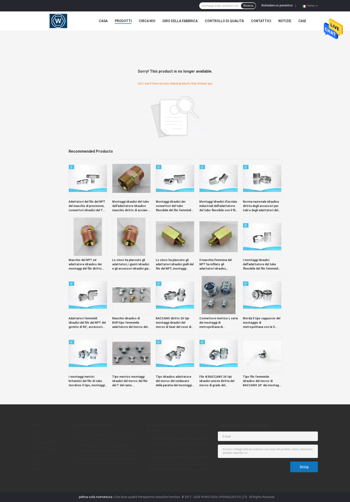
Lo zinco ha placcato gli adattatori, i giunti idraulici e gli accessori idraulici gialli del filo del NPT (131, 264)
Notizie (284, 21)
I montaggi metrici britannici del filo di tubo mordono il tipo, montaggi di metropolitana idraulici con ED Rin (87, 381)
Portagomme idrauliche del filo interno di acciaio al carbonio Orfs (108, 461)
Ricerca (248, 5)
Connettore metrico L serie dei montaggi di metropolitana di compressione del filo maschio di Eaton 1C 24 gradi (218, 323)
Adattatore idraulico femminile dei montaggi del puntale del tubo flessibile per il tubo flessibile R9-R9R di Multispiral (180, 455)
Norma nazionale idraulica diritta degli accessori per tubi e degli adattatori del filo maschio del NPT (261, 206)
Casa (103, 21)
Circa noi (147, 21)
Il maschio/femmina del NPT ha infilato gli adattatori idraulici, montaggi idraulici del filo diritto (216, 264)
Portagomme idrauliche (94, 425)
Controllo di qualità (224, 21)
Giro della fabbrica (180, 21)
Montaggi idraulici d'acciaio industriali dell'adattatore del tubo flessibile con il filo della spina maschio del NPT (218, 206)
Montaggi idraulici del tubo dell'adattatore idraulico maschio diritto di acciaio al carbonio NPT (131, 206)
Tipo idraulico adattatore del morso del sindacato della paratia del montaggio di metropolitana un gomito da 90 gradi (175, 381)
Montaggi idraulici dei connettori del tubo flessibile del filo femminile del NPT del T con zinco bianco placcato (174, 206)
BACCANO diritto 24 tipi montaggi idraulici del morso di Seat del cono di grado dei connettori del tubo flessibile (173, 323)
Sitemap (38, 469)
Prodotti (123, 21)
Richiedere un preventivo (277, 5)
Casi (302, 21)
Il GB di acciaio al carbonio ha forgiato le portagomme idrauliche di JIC (107, 436)
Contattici (261, 21)
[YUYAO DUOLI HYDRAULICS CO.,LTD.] (58, 21)
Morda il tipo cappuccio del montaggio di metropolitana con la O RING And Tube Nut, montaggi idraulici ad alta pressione (261, 323)
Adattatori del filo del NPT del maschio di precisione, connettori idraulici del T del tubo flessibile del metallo (87, 206)
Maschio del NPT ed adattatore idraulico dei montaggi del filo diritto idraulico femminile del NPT (88, 264)
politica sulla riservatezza (95, 497)
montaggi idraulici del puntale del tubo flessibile (177, 427)
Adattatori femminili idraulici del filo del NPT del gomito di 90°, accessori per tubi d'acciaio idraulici (87, 323)
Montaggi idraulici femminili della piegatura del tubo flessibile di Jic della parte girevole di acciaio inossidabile (107, 449)
